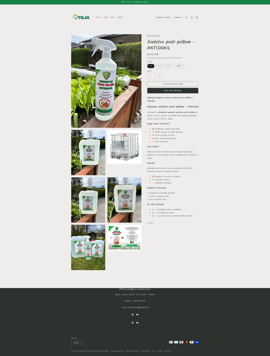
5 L (159, 66)
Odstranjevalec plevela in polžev (86, 351)
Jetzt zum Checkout (173, 90)
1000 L (179, 66)
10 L (168, 66)
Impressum (167, 351)
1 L (151, 66)
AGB (154, 351)
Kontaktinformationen (132, 351)
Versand (159, 58)
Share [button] (151, 223)
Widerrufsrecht (146, 351)
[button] (186, 17)
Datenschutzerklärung (117, 351)
